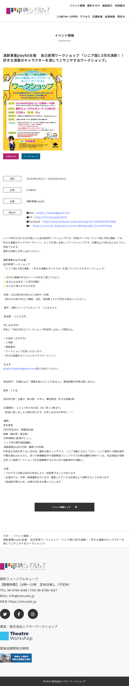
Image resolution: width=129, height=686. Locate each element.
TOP (5, 536)
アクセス (85, 16)
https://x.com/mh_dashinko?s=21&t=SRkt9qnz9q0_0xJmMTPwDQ (72, 225)
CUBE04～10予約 (67, 16)
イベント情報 (77, 5)
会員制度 (110, 16)
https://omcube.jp (22, 601)
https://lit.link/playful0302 (51, 217)
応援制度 (97, 16)
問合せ (121, 16)
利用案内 (120, 5)
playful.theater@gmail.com (19, 368)
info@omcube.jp (21, 595)
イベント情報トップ (61, 507)
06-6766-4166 (17, 590)
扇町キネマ (93, 5)
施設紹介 (107, 5)
